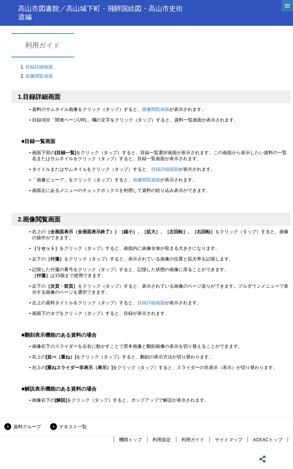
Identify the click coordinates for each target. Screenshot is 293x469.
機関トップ (130, 439)
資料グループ (27, 426)
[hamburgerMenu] (287, 5)
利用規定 (162, 439)
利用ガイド (192, 439)
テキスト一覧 (73, 426)
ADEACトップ (267, 439)
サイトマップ (228, 439)
